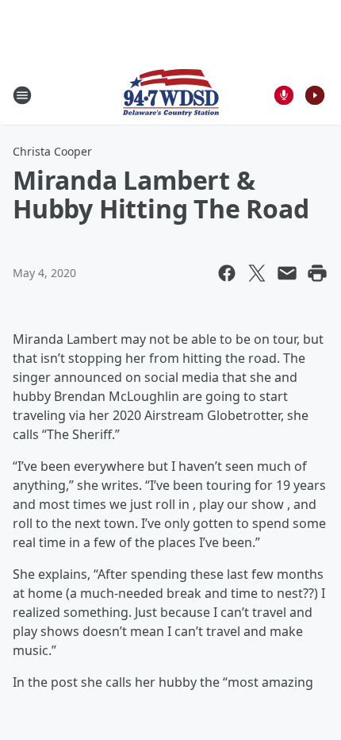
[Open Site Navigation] (22, 95)
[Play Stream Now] (314, 95)
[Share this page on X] (257, 273)
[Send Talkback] (283, 95)
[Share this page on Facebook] (227, 273)
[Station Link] (171, 95)
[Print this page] (317, 273)
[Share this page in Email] (287, 273)
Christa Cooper (52, 151)
